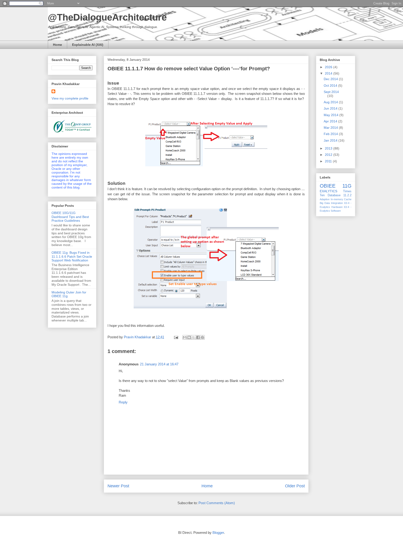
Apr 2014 (331, 121)
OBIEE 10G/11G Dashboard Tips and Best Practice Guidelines (70, 217)
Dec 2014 (331, 79)
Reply (123, 402)
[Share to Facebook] (198, 337)
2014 (329, 73)
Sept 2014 (331, 92)
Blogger (218, 533)
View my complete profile (70, 98)
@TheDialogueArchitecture (107, 17)
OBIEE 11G (335, 186)
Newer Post (118, 486)
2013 (329, 148)
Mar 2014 (331, 127)
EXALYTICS (328, 191)
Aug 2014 (331, 102)
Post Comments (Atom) (216, 503)
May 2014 (331, 115)
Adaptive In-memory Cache (335, 199)
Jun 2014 (331, 108)
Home (57, 44)
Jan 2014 (331, 140)
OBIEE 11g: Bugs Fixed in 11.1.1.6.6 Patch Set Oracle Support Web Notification (72, 256)
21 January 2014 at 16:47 (159, 364)
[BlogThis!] (189, 337)
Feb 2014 (331, 134)
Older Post (295, 486)
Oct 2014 (331, 85)
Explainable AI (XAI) (87, 44)
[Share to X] (193, 337)
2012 (329, 155)
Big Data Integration (331, 203)
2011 (329, 161)
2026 (329, 67)
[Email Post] (175, 337)
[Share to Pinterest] (202, 337)
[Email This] (184, 337)
